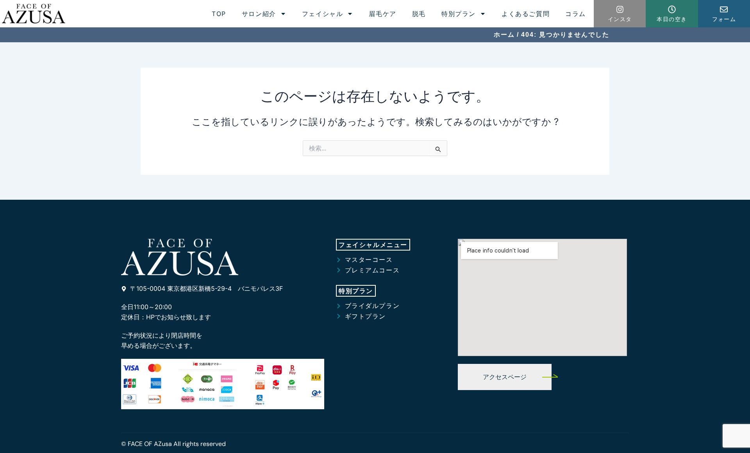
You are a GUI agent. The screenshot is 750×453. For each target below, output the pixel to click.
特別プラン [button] (458, 14)
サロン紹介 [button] (259, 14)
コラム (575, 14)
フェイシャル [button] (322, 14)
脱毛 (419, 14)
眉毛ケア (382, 14)
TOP (219, 14)
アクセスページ (505, 377)
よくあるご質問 (526, 14)
